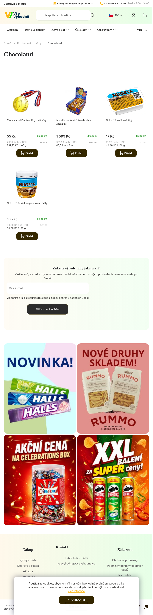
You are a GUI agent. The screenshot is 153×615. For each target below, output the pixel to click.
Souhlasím (76, 599)
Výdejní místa (28, 560)
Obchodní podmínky (125, 560)
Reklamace (28, 577)
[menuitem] (12, 29)
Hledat (92, 15)
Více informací (76, 591)
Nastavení (76, 606)
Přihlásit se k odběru (48, 309)
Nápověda (125, 575)
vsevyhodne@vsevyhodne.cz (75, 3)
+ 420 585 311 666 (114, 3)
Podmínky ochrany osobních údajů (125, 567)
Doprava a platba (15, 3)
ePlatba (28, 571)
